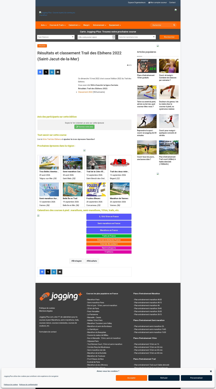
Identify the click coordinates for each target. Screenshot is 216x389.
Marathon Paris (93, 300)
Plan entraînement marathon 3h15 (148, 314)
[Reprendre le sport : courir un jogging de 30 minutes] (147, 121)
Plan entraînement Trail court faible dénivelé (151, 365)
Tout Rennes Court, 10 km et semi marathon (104, 344)
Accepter (131, 378)
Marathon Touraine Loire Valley (99, 323)
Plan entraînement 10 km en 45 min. (148, 350)
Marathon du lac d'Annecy (97, 365)
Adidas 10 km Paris (94, 320)
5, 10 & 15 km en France (109, 217)
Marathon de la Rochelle (96, 353)
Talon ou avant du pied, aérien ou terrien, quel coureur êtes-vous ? (146, 104)
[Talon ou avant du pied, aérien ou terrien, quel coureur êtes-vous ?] (147, 92)
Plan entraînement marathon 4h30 (148, 300)
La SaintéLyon (92, 329)
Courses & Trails (57, 25)
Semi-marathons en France (109, 223)
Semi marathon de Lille (96, 350)
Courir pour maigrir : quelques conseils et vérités (167, 133)
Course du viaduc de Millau (97, 335)
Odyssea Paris (93, 341)
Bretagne (77, 261)
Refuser (164, 378)
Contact (172, 2)
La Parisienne (92, 314)
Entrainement (98, 25)
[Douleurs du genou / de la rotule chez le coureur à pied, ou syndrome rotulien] (169, 92)
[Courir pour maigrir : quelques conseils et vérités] (169, 121)
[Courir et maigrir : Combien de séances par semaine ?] (169, 66)
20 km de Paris (93, 308)
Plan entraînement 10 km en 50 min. (148, 347)
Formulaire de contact (47, 332)
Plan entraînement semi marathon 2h (149, 326)
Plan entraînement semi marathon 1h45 (150, 329)
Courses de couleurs (109, 244)
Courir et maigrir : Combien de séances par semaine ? (167, 77)
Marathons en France (109, 230)
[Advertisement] (56, 93)
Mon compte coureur (158, 2)
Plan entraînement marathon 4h (147, 305)
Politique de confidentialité (28, 385)
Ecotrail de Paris (93, 362)
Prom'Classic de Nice (95, 359)
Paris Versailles (93, 311)
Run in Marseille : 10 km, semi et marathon (104, 338)
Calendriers (73, 25)
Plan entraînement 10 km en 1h (146, 344)
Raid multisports (109, 248)
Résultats (42, 46)
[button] (211, 371)
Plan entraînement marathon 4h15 (148, 303)
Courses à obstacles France (108, 240)
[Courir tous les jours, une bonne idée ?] (147, 147)
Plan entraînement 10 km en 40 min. (148, 353)
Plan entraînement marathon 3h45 (148, 308)
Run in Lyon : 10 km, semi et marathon (102, 305)
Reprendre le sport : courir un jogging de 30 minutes (146, 133)
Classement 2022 (85, 92)
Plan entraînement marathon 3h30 (148, 311)
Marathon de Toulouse (96, 356)
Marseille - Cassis (94, 317)
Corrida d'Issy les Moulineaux (98, 347)
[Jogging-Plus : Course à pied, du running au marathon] (61, 13)
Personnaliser (196, 378)
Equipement (114, 25)
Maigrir (86, 25)
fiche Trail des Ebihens (52, 139)
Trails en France (109, 236)
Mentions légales (46, 311)
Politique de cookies (11, 385)
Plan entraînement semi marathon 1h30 (150, 332)
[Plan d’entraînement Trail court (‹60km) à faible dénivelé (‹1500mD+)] (169, 147)
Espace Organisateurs (137, 2)
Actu (43, 25)
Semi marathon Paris (95, 303)
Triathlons (108, 252)
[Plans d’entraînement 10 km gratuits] (147, 66)
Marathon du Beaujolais (96, 332)
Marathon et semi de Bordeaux (99, 326)
